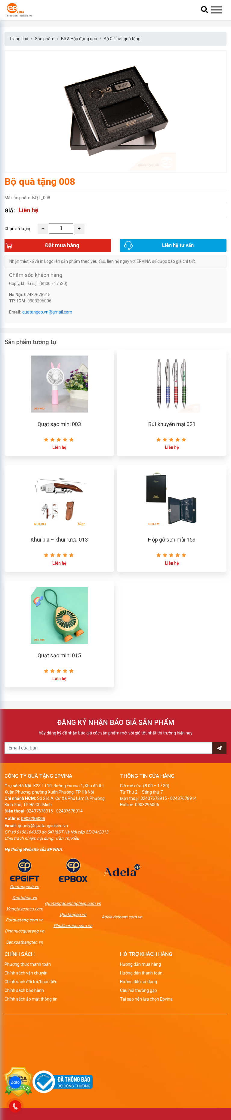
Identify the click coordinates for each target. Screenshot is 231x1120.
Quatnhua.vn (24, 897)
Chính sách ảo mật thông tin (31, 999)
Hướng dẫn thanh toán (141, 973)
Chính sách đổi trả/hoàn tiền (31, 981)
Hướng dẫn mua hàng (140, 964)
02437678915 (39, 811)
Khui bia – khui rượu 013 (59, 539)
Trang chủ (18, 38)
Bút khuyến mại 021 (172, 424)
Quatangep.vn (73, 914)
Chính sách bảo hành (24, 990)
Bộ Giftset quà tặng (122, 38)
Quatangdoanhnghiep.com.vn (73, 903)
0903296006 (33, 818)
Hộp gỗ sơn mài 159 (172, 539)
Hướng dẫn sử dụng (138, 981)
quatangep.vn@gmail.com (47, 312)
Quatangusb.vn (24, 886)
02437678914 (69, 811)
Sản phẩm (44, 38)
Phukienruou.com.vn (73, 925)
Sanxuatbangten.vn (24, 942)
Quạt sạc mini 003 (59, 424)
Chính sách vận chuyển (26, 973)
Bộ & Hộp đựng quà (79, 38)
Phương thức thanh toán (28, 964)
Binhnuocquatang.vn (24, 931)
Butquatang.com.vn (24, 919)
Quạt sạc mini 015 (59, 655)
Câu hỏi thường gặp (138, 990)
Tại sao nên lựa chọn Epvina (146, 999)
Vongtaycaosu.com (24, 908)
